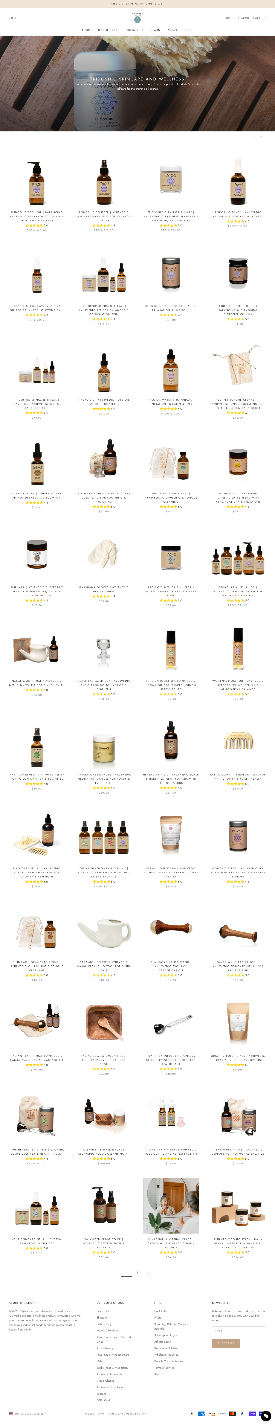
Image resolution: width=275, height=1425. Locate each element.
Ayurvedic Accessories (110, 1374)
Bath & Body (104, 1324)
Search (158, 1374)
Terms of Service (164, 1368)
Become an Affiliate (166, 1348)
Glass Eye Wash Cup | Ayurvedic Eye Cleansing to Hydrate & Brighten (104, 685)
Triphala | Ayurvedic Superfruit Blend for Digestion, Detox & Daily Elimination (37, 591)
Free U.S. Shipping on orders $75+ (137, 3)
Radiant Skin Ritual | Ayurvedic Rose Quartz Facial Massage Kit (171, 1152)
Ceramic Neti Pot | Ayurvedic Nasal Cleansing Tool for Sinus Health (104, 966)
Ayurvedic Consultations (111, 1387)
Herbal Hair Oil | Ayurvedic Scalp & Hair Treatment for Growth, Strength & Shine (171, 779)
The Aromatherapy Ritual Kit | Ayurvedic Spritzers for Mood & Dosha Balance (104, 872)
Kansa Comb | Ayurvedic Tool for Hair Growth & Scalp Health (238, 777)
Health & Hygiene (107, 1330)
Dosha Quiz (134, 30)
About (173, 30)
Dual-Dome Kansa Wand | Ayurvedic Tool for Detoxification (171, 966)
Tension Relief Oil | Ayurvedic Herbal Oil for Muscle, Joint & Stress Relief (171, 685)
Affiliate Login (162, 1342)
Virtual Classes (105, 1381)
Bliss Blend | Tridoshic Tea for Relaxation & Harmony (171, 308)
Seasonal (102, 1394)
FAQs (157, 1318)
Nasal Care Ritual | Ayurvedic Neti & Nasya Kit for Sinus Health (37, 683)
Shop (86, 30)
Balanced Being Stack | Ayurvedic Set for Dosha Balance (104, 1243)
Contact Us (160, 1311)
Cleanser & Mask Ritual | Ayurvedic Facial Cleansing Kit (104, 1152)
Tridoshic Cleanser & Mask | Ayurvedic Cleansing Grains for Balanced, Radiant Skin (171, 216)
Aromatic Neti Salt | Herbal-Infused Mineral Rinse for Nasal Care (171, 591)
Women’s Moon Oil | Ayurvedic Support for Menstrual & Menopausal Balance (238, 685)
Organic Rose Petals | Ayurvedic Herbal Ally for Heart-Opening (238, 1058)
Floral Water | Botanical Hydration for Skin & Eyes (171, 402)
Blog (189, 30)
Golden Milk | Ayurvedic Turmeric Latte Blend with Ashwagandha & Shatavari (238, 498)
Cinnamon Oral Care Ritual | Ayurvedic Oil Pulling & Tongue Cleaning (37, 966)
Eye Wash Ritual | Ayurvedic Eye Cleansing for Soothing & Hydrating (104, 498)
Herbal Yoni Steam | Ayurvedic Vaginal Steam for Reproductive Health (171, 872)
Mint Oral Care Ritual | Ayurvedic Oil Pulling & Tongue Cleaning (171, 498)
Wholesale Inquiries (166, 1355)
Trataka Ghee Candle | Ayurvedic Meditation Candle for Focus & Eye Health (104, 779)
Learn (156, 30)
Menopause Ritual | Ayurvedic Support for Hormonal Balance (238, 1152)
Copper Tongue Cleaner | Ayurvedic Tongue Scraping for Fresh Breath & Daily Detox (238, 404)
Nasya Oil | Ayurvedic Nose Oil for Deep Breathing (104, 402)
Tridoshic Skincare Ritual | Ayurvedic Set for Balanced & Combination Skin (104, 310)
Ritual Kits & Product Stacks (113, 1355)
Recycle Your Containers (168, 1361)
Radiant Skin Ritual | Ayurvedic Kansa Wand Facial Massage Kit (36, 1058)
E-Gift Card (103, 1400)
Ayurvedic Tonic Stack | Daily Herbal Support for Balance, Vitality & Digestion (238, 1243)
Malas (100, 1361)
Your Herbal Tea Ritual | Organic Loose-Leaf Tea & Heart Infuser (36, 1152)
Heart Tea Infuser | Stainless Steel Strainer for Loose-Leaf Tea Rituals (171, 1060)
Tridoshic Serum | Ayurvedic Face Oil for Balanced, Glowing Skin (37, 308)
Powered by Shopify (136, 1413)
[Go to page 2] (148, 1272)
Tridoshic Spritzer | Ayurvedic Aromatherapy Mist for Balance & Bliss (104, 216)
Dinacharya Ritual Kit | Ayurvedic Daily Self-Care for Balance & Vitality (238, 591)
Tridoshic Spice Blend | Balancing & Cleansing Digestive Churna (238, 310)
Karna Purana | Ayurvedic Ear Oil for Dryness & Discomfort (37, 495)
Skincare (102, 1318)
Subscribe (226, 1343)
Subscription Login (165, 1335)
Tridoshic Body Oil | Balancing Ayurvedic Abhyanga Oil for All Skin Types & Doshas (37, 216)
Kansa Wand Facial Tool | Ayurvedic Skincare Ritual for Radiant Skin (238, 966)
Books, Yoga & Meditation (112, 1368)
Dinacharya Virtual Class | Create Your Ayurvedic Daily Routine (171, 1243)
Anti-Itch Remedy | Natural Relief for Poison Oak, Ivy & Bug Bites (37, 777)
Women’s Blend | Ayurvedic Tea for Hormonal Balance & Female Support (238, 872)
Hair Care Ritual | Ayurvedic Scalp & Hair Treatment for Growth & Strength (36, 872)
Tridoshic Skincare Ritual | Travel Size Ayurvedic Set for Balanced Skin (36, 404)
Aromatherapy (105, 1348)
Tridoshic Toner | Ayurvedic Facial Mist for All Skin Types (238, 214)
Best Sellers (107, 30)
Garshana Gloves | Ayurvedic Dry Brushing (104, 589)
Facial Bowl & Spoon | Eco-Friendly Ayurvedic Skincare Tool (104, 1060)
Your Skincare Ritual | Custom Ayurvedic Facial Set (37, 1241)
